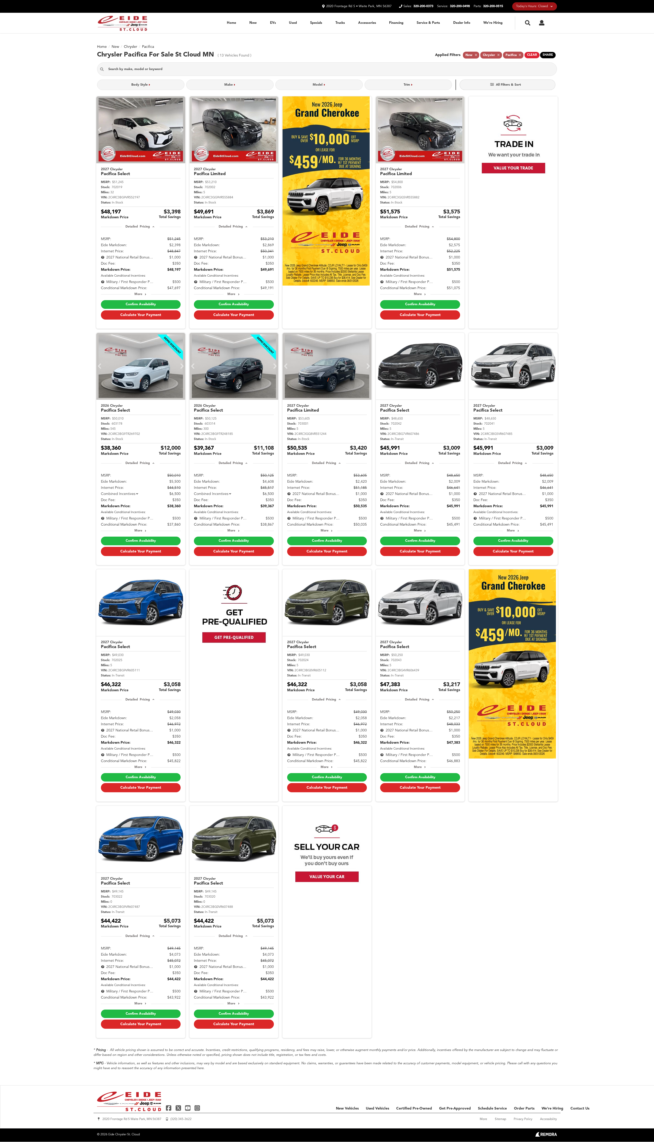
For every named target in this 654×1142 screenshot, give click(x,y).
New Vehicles (347, 1108)
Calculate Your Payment (140, 315)
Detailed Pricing (137, 226)
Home (231, 23)
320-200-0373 (423, 6)
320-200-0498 (460, 6)
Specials (316, 23)
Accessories (367, 23)
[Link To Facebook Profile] (169, 1108)
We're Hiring (493, 23)
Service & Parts (428, 23)
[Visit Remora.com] (546, 1135)
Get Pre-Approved (455, 1108)
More (138, 294)
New (253, 23)
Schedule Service (492, 1108)
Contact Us (579, 1108)
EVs (273, 23)
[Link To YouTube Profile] (188, 1108)
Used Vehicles (377, 1108)
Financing (396, 23)
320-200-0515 (493, 6)
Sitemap (500, 1119)
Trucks (340, 23)
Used (293, 23)
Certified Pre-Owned (414, 1108)
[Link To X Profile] (178, 1108)
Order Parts (524, 1108)
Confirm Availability (141, 304)
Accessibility (548, 1119)
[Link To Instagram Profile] (197, 1108)
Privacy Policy (523, 1119)
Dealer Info (461, 23)
